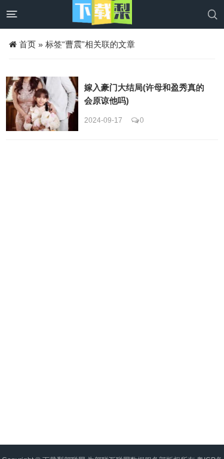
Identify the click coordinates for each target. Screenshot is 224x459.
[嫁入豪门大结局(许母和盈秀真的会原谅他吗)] (42, 104)
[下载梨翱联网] (102, 14)
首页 (27, 44)
